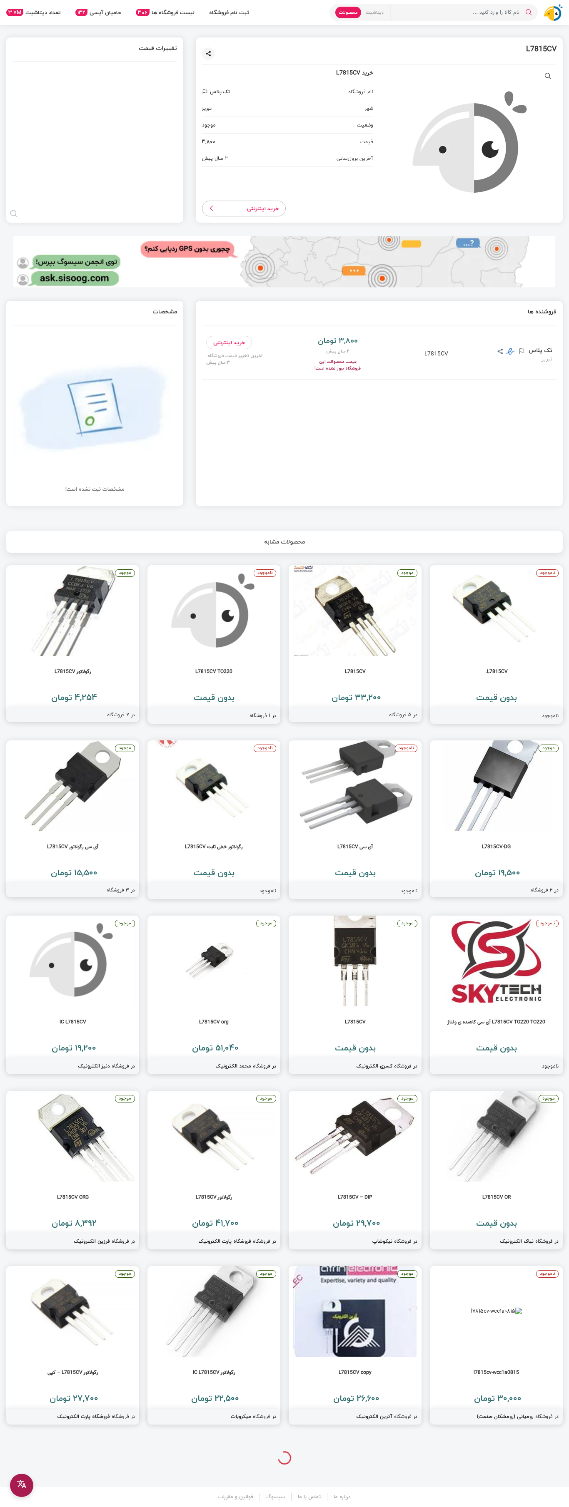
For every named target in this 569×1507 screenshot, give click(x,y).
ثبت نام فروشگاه (229, 12)
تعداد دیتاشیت (34, 12)
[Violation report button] (206, 92)
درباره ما (342, 1496)
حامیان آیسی (99, 12)
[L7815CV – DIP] (355, 1170)
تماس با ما (309, 1496)
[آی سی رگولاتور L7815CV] (72, 818)
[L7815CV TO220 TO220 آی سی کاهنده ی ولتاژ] (496, 995)
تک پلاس (539, 350)
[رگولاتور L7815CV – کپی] (72, 1345)
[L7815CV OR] (496, 1170)
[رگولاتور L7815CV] (72, 643)
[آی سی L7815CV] (355, 819)
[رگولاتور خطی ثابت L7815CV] (213, 819)
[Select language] (21, 1485)
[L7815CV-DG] (496, 818)
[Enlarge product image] (548, 77)
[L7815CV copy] (355, 1345)
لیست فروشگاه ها (166, 12)
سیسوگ (275, 1496)
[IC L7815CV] (72, 995)
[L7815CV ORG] (72, 1170)
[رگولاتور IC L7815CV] (213, 1345)
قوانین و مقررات (235, 1496)
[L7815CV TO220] (213, 644)
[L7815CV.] (496, 644)
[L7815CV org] (213, 995)
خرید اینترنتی (263, 208)
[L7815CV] (355, 643)
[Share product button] (208, 53)
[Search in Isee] (528, 12)
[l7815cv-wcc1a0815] (496, 1345)
